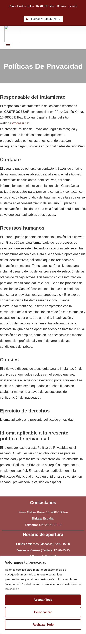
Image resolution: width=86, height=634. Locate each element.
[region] (43, 595)
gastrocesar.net (18, 123)
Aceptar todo (43, 599)
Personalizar (43, 612)
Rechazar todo (43, 624)
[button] (8, 45)
